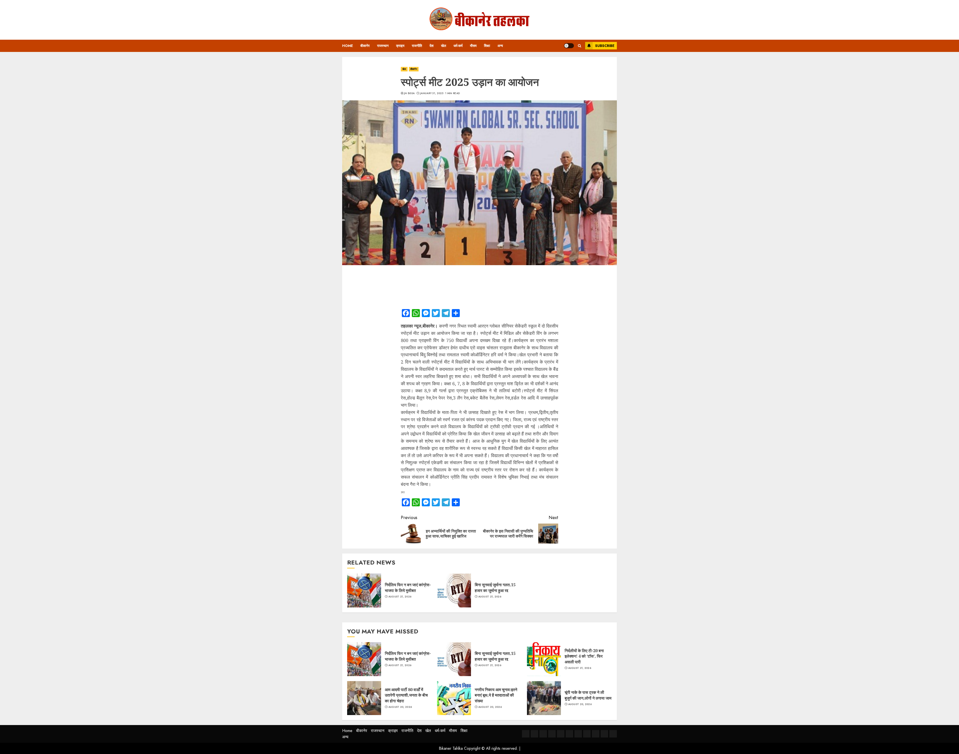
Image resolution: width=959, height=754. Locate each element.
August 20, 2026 (400, 707)
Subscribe (604, 45)
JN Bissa (409, 93)
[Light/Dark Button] (569, 45)
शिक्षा (487, 45)
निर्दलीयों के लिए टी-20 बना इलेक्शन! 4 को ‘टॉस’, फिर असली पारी (584, 656)
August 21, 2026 (400, 596)
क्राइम (400, 45)
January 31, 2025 (431, 93)
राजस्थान (383, 45)
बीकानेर (365, 45)
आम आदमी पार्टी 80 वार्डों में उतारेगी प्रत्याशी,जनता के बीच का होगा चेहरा (406, 695)
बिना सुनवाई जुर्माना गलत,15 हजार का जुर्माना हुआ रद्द (495, 587)
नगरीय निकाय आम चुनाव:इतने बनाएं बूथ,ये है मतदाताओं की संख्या (496, 695)
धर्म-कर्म (458, 45)
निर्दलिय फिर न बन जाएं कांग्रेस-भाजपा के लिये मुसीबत (408, 587)
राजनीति (417, 45)
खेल (443, 45)
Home (347, 45)
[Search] (579, 46)
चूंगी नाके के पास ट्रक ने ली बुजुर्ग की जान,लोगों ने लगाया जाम (588, 695)
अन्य (500, 45)
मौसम (473, 45)
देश (432, 45)
